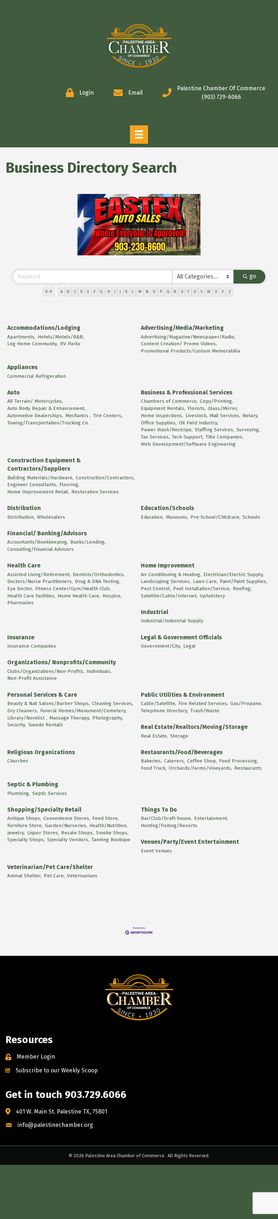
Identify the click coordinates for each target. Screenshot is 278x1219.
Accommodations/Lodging (43, 327)
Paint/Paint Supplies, (243, 581)
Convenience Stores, (66, 818)
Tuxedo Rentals (45, 725)
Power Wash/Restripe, (167, 430)
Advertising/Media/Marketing (182, 327)
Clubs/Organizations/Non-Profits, (45, 671)
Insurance (20, 637)
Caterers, (174, 761)
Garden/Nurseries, (66, 825)
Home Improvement (167, 565)
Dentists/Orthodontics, (99, 574)
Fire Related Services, (203, 703)
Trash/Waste (204, 711)
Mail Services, (225, 415)
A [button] (61, 291)
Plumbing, (18, 793)
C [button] (75, 291)
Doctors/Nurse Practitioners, (40, 581)
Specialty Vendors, (68, 840)
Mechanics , (78, 415)
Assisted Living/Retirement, (39, 574)
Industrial (154, 612)
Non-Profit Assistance (32, 678)
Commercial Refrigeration (36, 376)
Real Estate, (154, 736)
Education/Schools (167, 508)
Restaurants (248, 768)
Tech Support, (187, 437)
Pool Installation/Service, (202, 588)
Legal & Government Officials (181, 637)
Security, (16, 725)
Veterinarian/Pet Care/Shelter (50, 867)
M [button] (140, 291)
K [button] (126, 291)
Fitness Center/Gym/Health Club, (73, 588)
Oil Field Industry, (198, 423)
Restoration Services (95, 492)
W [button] (208, 291)
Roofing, (242, 588)
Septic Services (49, 793)
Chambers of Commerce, (169, 401)
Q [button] (168, 291)
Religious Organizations (41, 752)
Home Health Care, (79, 596)
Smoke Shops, (112, 833)
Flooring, (69, 484)
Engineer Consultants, (32, 484)
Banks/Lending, (88, 542)
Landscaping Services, (166, 581)
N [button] (147, 291)
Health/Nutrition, (108, 825)
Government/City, (161, 646)
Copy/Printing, (216, 401)
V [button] (202, 291)
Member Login (36, 1056)
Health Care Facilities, (31, 596)
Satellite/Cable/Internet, (169, 596)
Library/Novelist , (27, 718)
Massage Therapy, (69, 718)
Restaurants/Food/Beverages (182, 752)
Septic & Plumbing (32, 784)
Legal (189, 646)
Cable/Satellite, (158, 703)
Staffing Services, (214, 430)
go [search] (252, 276)
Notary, (250, 415)
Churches (17, 761)
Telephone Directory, (164, 711)
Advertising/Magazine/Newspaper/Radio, (188, 337)
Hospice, (112, 596)
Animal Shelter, (24, 876)
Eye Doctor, (20, 588)
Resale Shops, (77, 833)
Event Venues (156, 851)
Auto (13, 392)
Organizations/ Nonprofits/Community (61, 662)
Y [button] (223, 291)
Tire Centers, (107, 415)
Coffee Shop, (202, 761)
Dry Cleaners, (22, 711)
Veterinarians (82, 876)
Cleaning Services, (112, 703)
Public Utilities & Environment (182, 694)
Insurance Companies (31, 646)
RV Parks (70, 344)
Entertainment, (211, 818)
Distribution (24, 508)
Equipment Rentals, (163, 408)
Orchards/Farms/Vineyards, (200, 768)
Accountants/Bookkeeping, (37, 542)
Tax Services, (155, 437)
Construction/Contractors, (105, 478)
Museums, (177, 517)
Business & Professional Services (186, 392)
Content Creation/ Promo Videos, (179, 344)
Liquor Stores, (43, 833)
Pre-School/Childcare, (215, 517)
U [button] (195, 291)
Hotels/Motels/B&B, (61, 337)
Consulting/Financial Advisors (40, 549)
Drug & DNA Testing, (97, 581)
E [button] (88, 291)
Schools (251, 517)
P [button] (161, 291)
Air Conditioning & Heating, (171, 574)
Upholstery (212, 596)
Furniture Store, (25, 825)
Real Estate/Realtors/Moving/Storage (194, 726)
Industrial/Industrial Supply (172, 621)
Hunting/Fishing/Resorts (169, 825)
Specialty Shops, (26, 840)
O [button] (154, 291)
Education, (152, 517)
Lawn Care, (205, 581)
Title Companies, (224, 437)
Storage (179, 736)
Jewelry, (16, 833)
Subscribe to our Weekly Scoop (57, 1070)
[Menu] (139, 134)
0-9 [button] (48, 291)
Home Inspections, (162, 415)
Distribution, (21, 517)
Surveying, (248, 430)
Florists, (197, 408)
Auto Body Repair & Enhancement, (46, 408)
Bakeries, (151, 761)
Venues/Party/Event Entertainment (190, 841)
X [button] (216, 291)
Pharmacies (20, 603)
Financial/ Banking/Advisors (47, 533)
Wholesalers (51, 517)
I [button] (114, 291)
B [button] (68, 291)
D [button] (81, 291)
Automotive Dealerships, (35, 415)
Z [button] (229, 291)
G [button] (101, 291)
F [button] (95, 291)
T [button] (188, 291)
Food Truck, (154, 768)
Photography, (107, 718)
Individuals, (99, 671)
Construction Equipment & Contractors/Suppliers (44, 464)
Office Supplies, (159, 423)
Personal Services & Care (42, 694)
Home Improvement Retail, (38, 492)
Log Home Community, (32, 344)
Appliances (22, 367)
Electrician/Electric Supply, (233, 574)
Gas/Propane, (246, 703)
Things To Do (159, 809)
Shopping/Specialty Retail (44, 809)
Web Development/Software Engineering (188, 444)
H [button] (109, 291)
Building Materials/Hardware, (40, 478)
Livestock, (196, 415)
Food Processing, (238, 761)
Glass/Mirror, (223, 408)
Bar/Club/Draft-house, (166, 818)
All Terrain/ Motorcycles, (35, 401)
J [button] (120, 291)
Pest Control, (156, 588)
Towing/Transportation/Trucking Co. (48, 423)
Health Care (24, 565)
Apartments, (21, 337)
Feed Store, (105, 818)
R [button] (175, 291)
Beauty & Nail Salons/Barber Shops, (48, 703)
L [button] (133, 291)
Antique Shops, (24, 818)
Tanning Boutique (111, 840)
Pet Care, (54, 876)
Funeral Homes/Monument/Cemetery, (83, 711)
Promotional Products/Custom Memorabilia (190, 351)
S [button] (182, 291)
